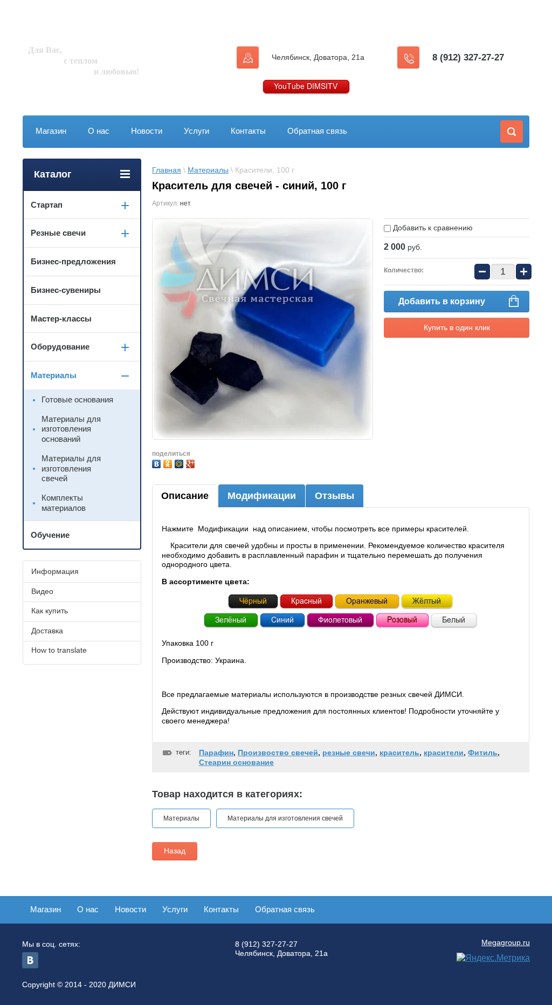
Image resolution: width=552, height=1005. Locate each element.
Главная (166, 170)
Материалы (208, 170)
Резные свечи (58, 232)
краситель (399, 752)
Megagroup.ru (505, 942)
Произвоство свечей (278, 752)
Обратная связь (317, 130)
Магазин (51, 130)
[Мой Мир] (180, 462)
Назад (174, 850)
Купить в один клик (457, 327)
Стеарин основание (236, 762)
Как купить (49, 610)
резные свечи (348, 752)
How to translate (59, 650)
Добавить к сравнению (432, 227)
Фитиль (483, 752)
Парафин (216, 752)
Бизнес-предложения (73, 261)
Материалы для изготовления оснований (71, 429)
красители (444, 752)
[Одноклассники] (169, 462)
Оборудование (60, 346)
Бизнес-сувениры (66, 290)
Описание (185, 495)
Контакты (248, 130)
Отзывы (334, 495)
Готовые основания (77, 399)
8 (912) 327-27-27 (468, 57)
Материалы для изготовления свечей (285, 818)
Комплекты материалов (64, 502)
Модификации (261, 495)
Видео (42, 591)
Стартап (47, 204)
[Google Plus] (191, 462)
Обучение (50, 534)
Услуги (196, 130)
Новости (146, 130)
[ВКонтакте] (157, 462)
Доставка (47, 630)
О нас (98, 130)
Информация (55, 571)
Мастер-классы (61, 318)
